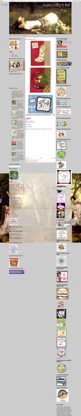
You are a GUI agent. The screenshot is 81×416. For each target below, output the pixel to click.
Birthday (10, 190)
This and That (17, 188)
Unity (19, 193)
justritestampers (15, 216)
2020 (21, 187)
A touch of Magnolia (15, 201)
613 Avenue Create (15, 194)
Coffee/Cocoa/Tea (12, 193)
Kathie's (13, 210)
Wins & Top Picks (24, 35)
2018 (17, 189)
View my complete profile (67, 42)
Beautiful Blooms (20, 111)
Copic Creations (15, 207)
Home (11, 35)
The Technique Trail (15, 209)
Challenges (12, 184)
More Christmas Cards (30, 39)
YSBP (10, 188)
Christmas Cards (31, 122)
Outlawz (12, 189)
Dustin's (13, 211)
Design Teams (16, 35)
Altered (23, 193)
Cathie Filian (14, 202)
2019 (16, 187)
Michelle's (13, 213)
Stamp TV (13, 208)
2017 (21, 189)
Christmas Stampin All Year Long (18, 203)
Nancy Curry (14, 204)
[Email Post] (34, 121)
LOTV (21, 190)
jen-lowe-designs (15, 215)
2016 (23, 188)
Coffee (16, 190)
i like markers (14, 214)
